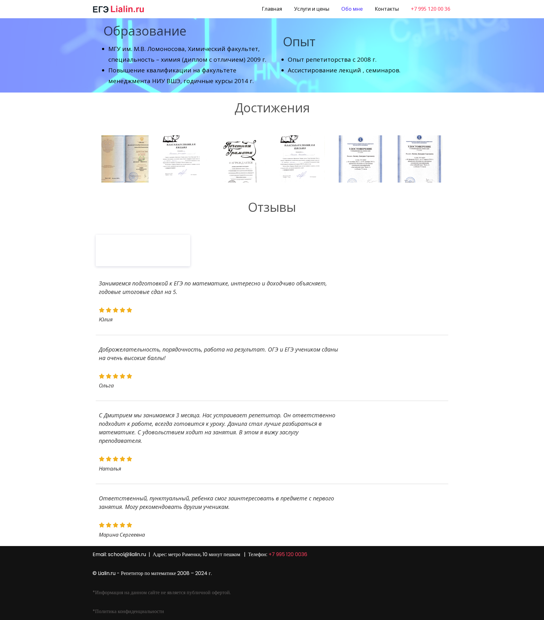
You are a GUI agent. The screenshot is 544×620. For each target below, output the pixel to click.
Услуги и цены (311, 8)
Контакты (387, 8)
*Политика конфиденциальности (128, 611)
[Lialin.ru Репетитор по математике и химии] (118, 9)
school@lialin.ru (127, 554)
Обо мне (352, 8)
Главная (272, 8)
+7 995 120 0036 (287, 554)
